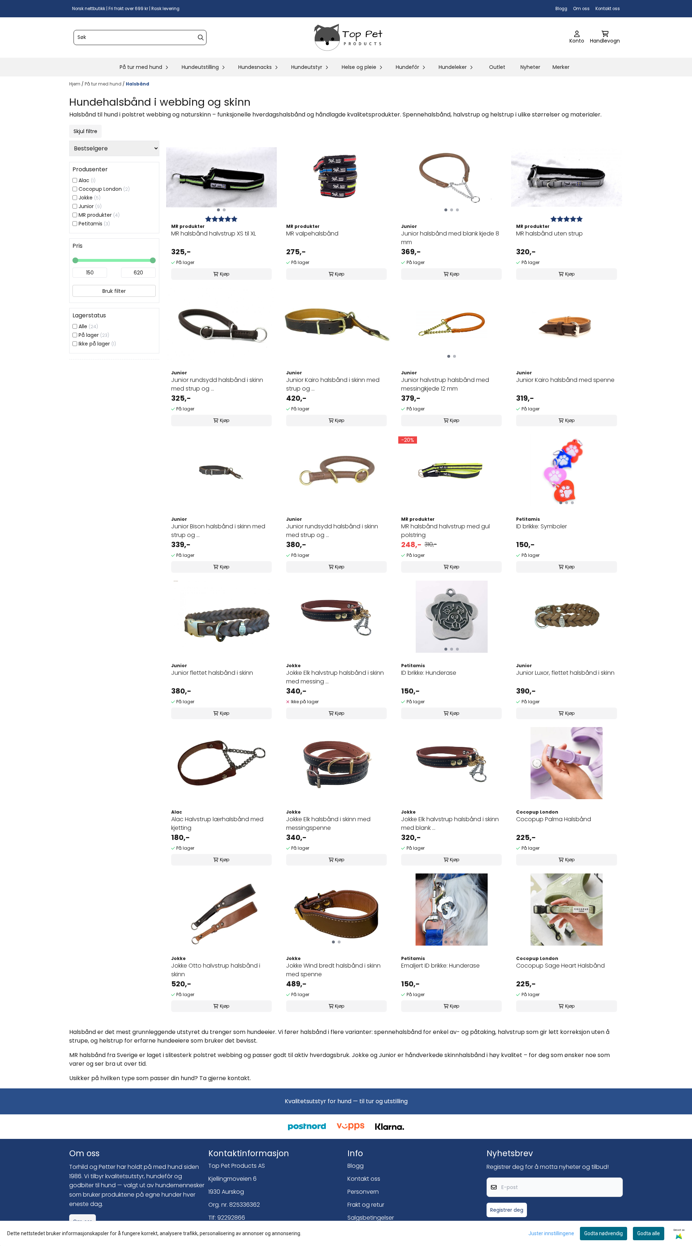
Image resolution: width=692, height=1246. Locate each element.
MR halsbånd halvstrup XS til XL (213, 233)
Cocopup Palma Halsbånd (553, 819)
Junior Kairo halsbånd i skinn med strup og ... (333, 384)
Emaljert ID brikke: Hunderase (440, 965)
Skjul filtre (85, 131)
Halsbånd (137, 84)
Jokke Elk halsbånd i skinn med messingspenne (328, 823)
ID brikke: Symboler (541, 526)
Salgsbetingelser (370, 1218)
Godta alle (648, 1233)
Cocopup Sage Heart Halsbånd (560, 965)
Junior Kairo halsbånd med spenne (565, 380)
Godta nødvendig (603, 1233)
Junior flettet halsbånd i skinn (212, 673)
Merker (561, 67)
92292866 (231, 1218)
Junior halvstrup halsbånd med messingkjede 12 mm (445, 384)
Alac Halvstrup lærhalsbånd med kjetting (217, 823)
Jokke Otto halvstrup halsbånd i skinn (215, 969)
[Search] (200, 37)
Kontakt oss (607, 9)
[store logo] (348, 37)
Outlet (497, 67)
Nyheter (530, 67)
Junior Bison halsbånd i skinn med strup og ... (218, 530)
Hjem (75, 84)
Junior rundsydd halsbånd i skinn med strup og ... (217, 384)
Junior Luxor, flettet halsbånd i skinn (565, 673)
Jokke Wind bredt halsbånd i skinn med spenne (333, 969)
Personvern (363, 1192)
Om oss (581, 9)
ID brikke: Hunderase (428, 673)
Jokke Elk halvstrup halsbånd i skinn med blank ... (450, 823)
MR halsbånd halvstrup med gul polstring (445, 530)
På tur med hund (104, 84)
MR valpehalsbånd (312, 233)
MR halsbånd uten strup (549, 233)
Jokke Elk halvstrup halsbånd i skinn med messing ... (335, 677)
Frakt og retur (365, 1205)
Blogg (561, 9)
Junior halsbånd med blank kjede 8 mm (450, 237)
